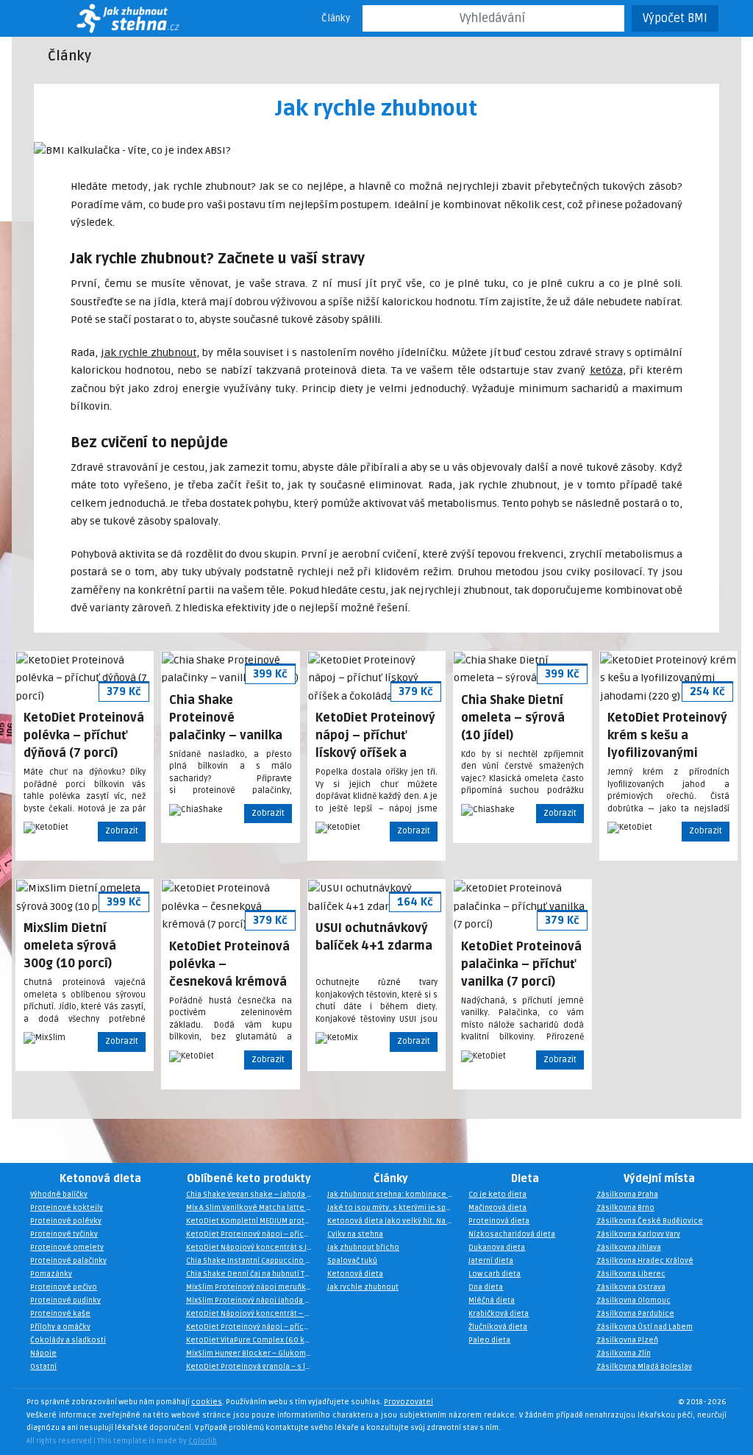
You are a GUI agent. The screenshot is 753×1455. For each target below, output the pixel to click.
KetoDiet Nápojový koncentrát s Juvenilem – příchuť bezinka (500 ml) (253, 1247)
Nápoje (43, 1353)
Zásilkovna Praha (627, 1194)
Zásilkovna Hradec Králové (644, 1260)
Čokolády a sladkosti (68, 1340)
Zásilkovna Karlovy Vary (638, 1234)
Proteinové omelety (67, 1247)
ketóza (606, 370)
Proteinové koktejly (66, 1207)
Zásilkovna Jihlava (628, 1247)
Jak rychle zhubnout (363, 1287)
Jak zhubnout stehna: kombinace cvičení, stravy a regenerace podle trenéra (394, 1194)
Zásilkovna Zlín (623, 1353)
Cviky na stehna (355, 1234)
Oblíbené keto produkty (249, 1179)
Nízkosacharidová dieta (511, 1234)
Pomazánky (51, 1274)
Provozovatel (408, 1402)
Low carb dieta (494, 1274)
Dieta (525, 1179)
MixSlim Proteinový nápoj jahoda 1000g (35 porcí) (253, 1300)
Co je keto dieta (497, 1194)
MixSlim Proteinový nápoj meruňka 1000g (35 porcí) (253, 1287)
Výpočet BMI (675, 18)
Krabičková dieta (498, 1313)
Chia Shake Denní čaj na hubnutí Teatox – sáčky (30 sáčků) (253, 1274)
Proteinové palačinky (68, 1260)
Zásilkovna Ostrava (630, 1287)
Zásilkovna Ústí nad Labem (644, 1327)
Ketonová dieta (100, 1179)
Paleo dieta (489, 1340)
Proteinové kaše (60, 1313)
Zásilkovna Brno (625, 1207)
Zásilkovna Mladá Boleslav (644, 1366)
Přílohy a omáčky (60, 1327)
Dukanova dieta (496, 1247)
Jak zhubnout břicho (363, 1247)
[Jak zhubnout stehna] (108, 18)
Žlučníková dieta (497, 1327)
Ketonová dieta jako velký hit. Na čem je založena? (394, 1221)
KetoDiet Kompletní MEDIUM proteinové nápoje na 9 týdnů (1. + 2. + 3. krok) (253, 1221)
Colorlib (202, 1441)
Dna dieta (485, 1287)
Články (335, 18)
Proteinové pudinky (65, 1300)
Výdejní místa (659, 1179)
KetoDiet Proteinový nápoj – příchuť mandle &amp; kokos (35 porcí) (253, 1327)
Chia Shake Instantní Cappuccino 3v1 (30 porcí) (253, 1260)
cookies (206, 1402)
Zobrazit (121, 831)
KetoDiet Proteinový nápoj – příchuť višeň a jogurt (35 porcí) (253, 1234)
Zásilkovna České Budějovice (649, 1221)
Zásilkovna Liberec (630, 1274)
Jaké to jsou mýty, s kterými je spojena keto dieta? (394, 1207)
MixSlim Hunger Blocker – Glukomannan (253, 1353)
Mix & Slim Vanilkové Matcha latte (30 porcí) (253, 1207)
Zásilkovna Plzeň (627, 1340)
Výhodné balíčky (59, 1194)
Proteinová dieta (498, 1221)
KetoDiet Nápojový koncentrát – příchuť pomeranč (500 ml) (253, 1313)
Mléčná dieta (491, 1300)
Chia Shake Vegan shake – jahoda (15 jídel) (253, 1194)
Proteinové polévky (65, 1221)
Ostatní (43, 1366)
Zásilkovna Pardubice (635, 1313)
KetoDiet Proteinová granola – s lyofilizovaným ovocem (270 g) (253, 1366)
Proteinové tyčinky (64, 1234)
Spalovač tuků (352, 1260)
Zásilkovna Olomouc (633, 1300)
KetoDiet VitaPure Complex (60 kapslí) (253, 1340)
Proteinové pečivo (63, 1287)
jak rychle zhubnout (148, 352)
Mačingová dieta (497, 1207)
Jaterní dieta (490, 1260)
